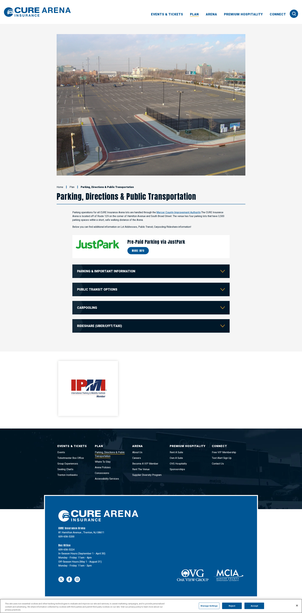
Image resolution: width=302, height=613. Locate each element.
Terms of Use (99, 588)
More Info (138, 235)
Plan (194, 14)
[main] (151, 223)
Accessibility (134, 588)
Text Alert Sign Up (222, 442)
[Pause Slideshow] (241, 38)
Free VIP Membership (224, 437)
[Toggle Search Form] (294, 14)
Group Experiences (67, 448)
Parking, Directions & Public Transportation (110, 439)
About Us (137, 437)
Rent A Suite (176, 437)
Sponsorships (177, 454)
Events (61, 437)
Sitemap (148, 588)
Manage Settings (209, 605)
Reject (232, 605)
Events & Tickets (167, 14)
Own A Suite (176, 442)
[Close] (297, 605)
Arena (211, 14)
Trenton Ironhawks (67, 459)
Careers (136, 442)
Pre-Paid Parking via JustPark (156, 226)
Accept (254, 605)
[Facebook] (69, 564)
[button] (59, 97)
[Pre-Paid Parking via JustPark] (97, 228)
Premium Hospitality (243, 14)
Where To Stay (103, 446)
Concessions (102, 457)
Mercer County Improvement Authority (179, 197)
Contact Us (218, 448)
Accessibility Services (107, 463)
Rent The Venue (141, 454)
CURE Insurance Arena (37, 12)
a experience (241, 587)
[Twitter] (61, 564)
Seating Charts (65, 454)
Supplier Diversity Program (147, 459)
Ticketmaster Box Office (70, 442)
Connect (278, 14)
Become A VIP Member (145, 448)
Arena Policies (103, 452)
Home (60, 171)
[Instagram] (77, 564)
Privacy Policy (117, 588)
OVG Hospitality (178, 448)
